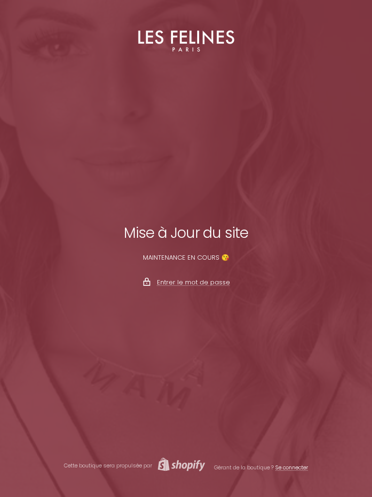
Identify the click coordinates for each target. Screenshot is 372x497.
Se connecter (291, 467)
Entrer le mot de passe (193, 282)
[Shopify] (178, 466)
